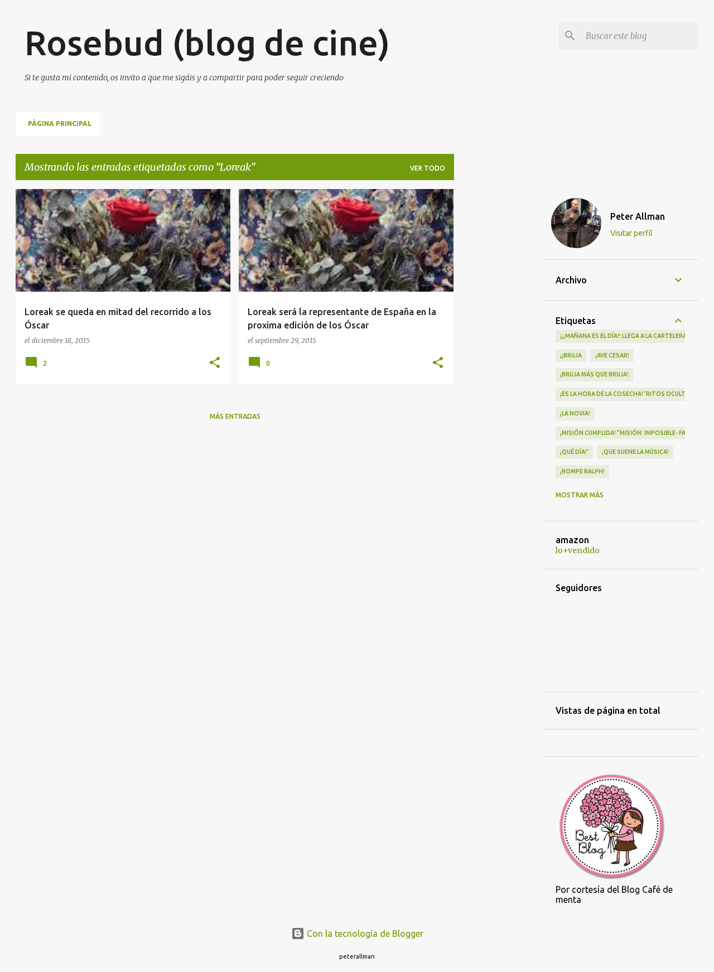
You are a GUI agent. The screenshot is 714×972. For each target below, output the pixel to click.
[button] (214, 363)
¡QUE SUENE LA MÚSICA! (635, 451)
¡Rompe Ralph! (582, 471)
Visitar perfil (631, 233)
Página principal (59, 123)
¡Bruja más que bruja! (594, 374)
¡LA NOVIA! (575, 413)
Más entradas (235, 416)
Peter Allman (637, 216)
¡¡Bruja (571, 355)
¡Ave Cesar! (612, 355)
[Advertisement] (498, 356)
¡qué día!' (574, 451)
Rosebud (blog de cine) (207, 42)
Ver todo (427, 168)
